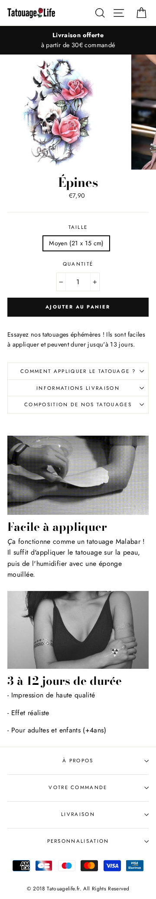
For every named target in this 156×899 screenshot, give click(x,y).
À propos (78, 760)
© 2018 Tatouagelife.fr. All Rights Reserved (78, 888)
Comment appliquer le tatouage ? (78, 371)
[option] (78, 40)
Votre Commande (78, 787)
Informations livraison (78, 388)
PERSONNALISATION (78, 841)
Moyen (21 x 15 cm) (76, 243)
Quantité (78, 263)
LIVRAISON (78, 814)
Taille (78, 227)
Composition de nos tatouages (78, 404)
